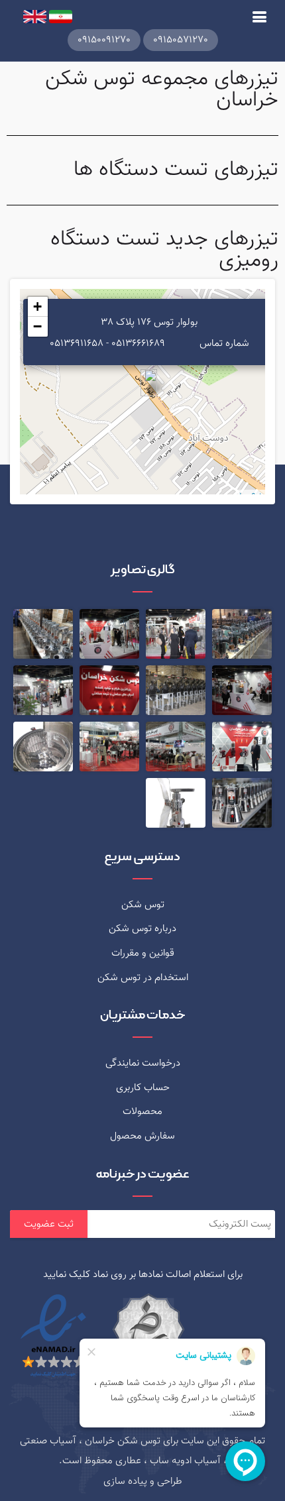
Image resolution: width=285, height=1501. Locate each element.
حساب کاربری (143, 1087)
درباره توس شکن (142, 928)
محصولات (142, 1111)
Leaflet (250, 496)
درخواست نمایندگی (142, 1063)
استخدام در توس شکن (142, 977)
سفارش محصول (142, 1136)
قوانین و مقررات (142, 953)
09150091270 (104, 40)
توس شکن (142, 905)
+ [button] (37, 306)
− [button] (37, 326)
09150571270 (180, 40)
